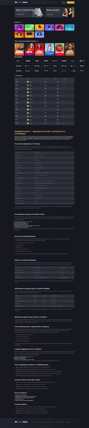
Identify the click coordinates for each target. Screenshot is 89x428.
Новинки (50, 2)
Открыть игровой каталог (44, 256)
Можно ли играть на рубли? (21, 395)
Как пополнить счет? (20, 399)
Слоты (33, 2)
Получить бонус (19, 14)
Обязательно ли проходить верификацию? (24, 400)
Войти (64, 2)
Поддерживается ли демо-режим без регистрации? (26, 396)
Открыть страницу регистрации (44, 232)
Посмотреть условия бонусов (44, 284)
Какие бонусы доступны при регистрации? (24, 397)
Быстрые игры (38, 2)
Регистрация (70, 2)
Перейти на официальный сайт (44, 210)
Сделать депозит (44, 313)
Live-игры (55, 2)
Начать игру (49, 14)
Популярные (45, 2)
